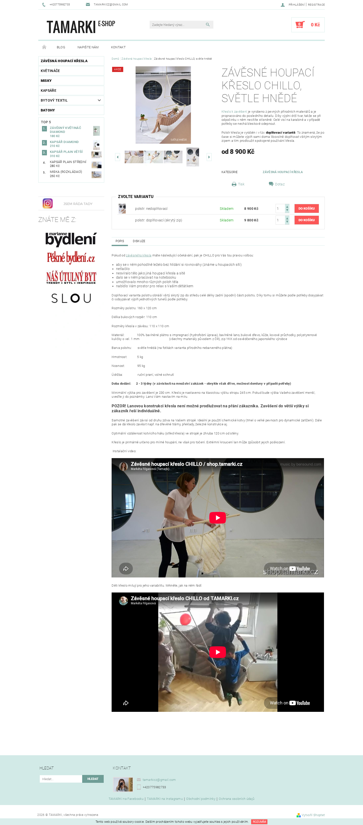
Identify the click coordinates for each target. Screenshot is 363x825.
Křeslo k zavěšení (234, 111)
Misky (46, 81)
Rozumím (259, 822)
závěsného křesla (138, 255)
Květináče (50, 71)
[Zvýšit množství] (287, 206)
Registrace (316, 4)
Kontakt (118, 47)
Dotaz (280, 184)
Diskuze (139, 241)
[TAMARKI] (82, 27)
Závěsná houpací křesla (64, 61)
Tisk (241, 184)
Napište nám (88, 47)
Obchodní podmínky (200, 799)
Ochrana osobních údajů (236, 799)
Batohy (48, 110)
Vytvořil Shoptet (313, 815)
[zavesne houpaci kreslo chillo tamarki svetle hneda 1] (122, 208)
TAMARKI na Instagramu (165, 799)
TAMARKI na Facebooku (126, 799)
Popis (120, 241)
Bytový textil (54, 100)
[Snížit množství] (287, 210)
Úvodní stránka (44, 47)
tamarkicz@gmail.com (159, 780)
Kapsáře (48, 90)
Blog (61, 47)
